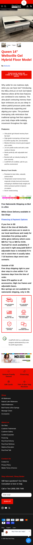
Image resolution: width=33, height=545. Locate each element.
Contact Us (5, 462)
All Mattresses (6, 398)
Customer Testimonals (8, 428)
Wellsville (7, 66)
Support (8, 527)
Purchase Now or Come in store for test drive (16, 75)
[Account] (27, 6)
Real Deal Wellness (7, 444)
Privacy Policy (6, 465)
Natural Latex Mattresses (9, 401)
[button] (24, 3)
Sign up (7, 501)
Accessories (5, 414)
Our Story (4, 425)
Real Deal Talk (6, 450)
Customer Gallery (7, 431)
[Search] (6, 6)
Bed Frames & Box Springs (10, 407)
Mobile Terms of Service (9, 468)
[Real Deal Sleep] (16, 6)
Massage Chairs (6, 411)
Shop (2, 527)
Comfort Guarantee (7, 435)
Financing (4, 438)
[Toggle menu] (2, 6)
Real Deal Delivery (7, 441)
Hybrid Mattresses (7, 404)
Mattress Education (7, 447)
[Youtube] (6, 508)
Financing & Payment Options (14, 219)
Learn (14, 527)
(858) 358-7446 (17, 489)
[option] (16, 25)
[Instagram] (2, 508)
